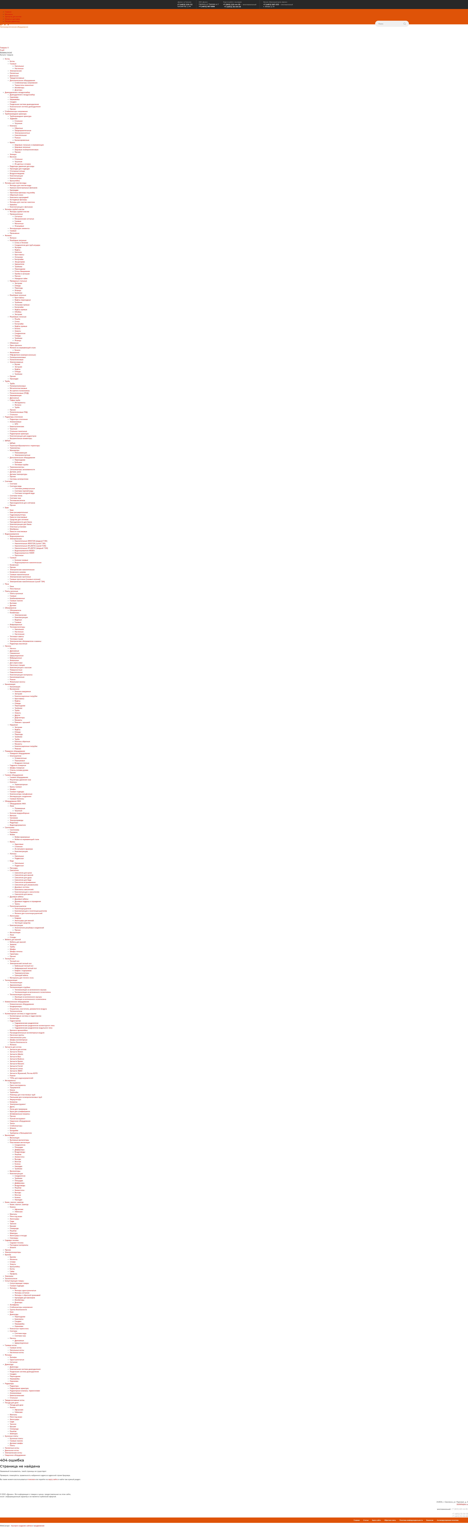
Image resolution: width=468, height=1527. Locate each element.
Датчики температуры (18, 474)
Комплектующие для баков (20, 524)
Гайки (12, 1271)
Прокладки (14, 379)
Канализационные (17, 677)
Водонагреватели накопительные (28, 562)
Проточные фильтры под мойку (22, 193)
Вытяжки (13, 603)
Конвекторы (14, 613)
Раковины (14, 832)
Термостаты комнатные (24, 85)
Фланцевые (19, 226)
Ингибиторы (19, 88)
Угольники (19, 257)
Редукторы (14, 823)
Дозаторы (18, 90)
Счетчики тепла (16, 496)
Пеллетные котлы (12, 1448)
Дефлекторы (20, 718)
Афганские (19, 1209)
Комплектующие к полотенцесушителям (31, 911)
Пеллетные (14, 73)
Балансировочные (22, 140)
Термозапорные (21, 784)
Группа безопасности (18, 1310)
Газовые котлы (11, 1345)
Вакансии (429, 1520)
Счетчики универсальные (25, 488)
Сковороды (14, 1228)
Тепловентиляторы (17, 627)
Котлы (7, 59)
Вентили (13, 157)
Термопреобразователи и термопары (25, 446)
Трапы (17, 904)
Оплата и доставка (12, 19)
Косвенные (14, 565)
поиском (31, 1479)
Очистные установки (18, 527)
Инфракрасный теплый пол (26, 968)
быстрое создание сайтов (21, 1526)
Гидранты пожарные (18, 765)
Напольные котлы (17, 1350)
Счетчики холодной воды (25, 493)
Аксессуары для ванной (24, 920)
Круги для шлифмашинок (20, 1111)
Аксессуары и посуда (18, 1235)
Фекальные (14, 660)
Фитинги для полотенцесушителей (28, 913)
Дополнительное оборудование (22, 80)
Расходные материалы (19, 1245)
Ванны (12, 842)
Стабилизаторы (16, 1126)
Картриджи (14, 190)
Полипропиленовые (18, 357)
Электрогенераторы (13, 1252)
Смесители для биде (23, 880)
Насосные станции (17, 665)
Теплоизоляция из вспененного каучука (30, 990)
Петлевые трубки (21, 465)
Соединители (20, 333)
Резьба (17, 319)
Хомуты (18, 331)
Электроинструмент (18, 1104)
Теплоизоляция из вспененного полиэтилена (33, 992)
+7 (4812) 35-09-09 (232, 7)
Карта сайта (376, 1520)
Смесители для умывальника (26, 885)
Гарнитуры (14, 954)
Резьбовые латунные (18, 240)
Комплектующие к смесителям (27, 892)
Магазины (9, 14)
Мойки (12, 834)
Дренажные (14, 398)
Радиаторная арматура (19, 434)
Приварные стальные (18, 281)
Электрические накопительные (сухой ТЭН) (27, 581)
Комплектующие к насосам (20, 667)
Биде (12, 861)
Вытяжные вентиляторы (19, 1140)
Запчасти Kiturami (17, 1064)
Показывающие (21, 453)
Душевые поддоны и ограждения (28, 901)
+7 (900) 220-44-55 (231, 4)
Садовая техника (12, 1240)
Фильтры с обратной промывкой (27, 1295)
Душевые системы (22, 887)
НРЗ (16, 424)
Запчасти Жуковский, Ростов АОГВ (23, 1073)
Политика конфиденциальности (411, 1520)
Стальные (19, 121)
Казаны (13, 1207)
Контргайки (19, 259)
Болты (12, 1269)
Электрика (9, 1276)
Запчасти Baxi (15, 1057)
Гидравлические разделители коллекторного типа (34, 1025)
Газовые (13, 64)
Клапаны (13, 126)
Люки (12, 806)
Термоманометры (17, 467)
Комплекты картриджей (19, 197)
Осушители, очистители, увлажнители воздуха (28, 1009)
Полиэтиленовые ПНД (18, 412)
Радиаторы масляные (18, 644)
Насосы (8, 646)
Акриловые (19, 844)
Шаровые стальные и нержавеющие (29, 145)
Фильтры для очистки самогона (22, 202)
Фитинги (8, 235)
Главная (8, 12)
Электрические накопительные (22, 570)
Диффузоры (19, 1150)
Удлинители (19, 264)
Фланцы (18, 290)
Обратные (19, 128)
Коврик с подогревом (23, 971)
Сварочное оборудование (20, 1121)
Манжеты (18, 720)
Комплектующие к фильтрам (21, 207)
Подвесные (19, 858)
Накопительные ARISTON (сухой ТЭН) (30, 543)
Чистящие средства (22, 923)
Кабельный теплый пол (24, 966)
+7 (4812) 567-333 (271, 4)
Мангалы (13, 1214)
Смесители (14, 870)
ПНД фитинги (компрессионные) (23, 355)
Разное (12, 679)
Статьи (365, 1520)
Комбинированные (17, 598)
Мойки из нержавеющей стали (27, 839)
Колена (17, 1164)
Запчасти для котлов (13, 17)
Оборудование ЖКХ (13, 801)
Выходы (18, 1159)
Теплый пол (9, 959)
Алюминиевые (15, 422)
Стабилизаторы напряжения (26, 83)
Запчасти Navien (16, 1061)
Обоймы (18, 312)
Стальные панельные (18, 431)
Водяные (18, 620)
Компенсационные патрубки (26, 696)
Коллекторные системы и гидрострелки (20, 1014)
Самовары (14, 1238)
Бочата (17, 328)
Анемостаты (19, 1157)
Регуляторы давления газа (20, 780)
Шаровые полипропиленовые (26, 150)
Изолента (13, 1259)
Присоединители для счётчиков (22, 503)
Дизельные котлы (12, 1450)
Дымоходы (14, 1314)
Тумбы (12, 947)
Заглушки (18, 283)
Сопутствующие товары (14, 1281)
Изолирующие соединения (20, 796)
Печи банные (15, 589)
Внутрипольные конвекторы (21, 438)
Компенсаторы (16, 178)
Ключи (12, 1090)
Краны (12, 142)
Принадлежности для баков (21, 522)
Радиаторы (9, 1383)
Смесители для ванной (24, 875)
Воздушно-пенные (22, 763)
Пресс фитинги (16, 345)
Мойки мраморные (22, 837)
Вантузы (13, 815)
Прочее (13, 109)
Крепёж (8, 1255)
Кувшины (13, 204)
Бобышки (18, 462)
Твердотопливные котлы (14, 1400)
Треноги (13, 1224)
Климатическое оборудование (17, 1002)
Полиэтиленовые (16, 360)
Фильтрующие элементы (19, 228)
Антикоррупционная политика (447, 1520)
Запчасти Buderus (17, 1059)
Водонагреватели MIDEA (24, 551)
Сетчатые (18, 216)
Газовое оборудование (14, 775)
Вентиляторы (15, 1171)
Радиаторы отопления (14, 417)
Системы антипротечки (19, 479)
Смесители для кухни (23, 873)
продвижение (39, 1526)
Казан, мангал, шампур (14, 1202)
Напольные (19, 66)
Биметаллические (17, 426)
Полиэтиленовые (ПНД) (19, 393)
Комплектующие (16, 176)
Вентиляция (10, 1135)
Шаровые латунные (22, 147)
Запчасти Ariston (16, 1052)
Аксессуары (14, 916)
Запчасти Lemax (16, 1068)
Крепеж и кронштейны (19, 1030)
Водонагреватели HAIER (24, 553)
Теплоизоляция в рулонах (20, 994)
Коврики (18, 918)
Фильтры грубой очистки (14, 209)
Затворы (13, 154)
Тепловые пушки (16, 639)
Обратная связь (390, 1520)
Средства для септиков (19, 519)
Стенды (13, 937)
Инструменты (20, 403)
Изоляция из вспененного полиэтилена (30, 999)
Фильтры (13, 1288)
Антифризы (14, 1305)
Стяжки (12, 1262)
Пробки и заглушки (22, 274)
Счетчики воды (16, 486)
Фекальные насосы (17, 682)
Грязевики (14, 818)
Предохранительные (23, 130)
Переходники (20, 269)
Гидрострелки (15, 1021)
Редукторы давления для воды (22, 166)
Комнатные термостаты (19, 1329)
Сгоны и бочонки (21, 243)
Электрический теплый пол (20, 963)
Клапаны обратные (22, 741)
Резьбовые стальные (18, 317)
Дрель (12, 1107)
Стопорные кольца (17, 171)
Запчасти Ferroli (16, 1066)
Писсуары (14, 868)
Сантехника (9, 827)
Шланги (13, 1128)
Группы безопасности (18, 1042)
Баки (7, 508)
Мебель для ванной (13, 939)
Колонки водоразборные (19, 813)
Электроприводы (16, 820)
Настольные (19, 634)
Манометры (14, 450)
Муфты (17, 250)
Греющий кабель (21, 975)
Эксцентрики (20, 262)
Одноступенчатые (17, 1360)
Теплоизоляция (11, 980)
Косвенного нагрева (18, 572)
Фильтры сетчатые (22, 1293)
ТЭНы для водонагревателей (21, 1078)
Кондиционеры (16, 1006)
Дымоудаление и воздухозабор (17, 92)
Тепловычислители (17, 500)
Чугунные (18, 123)
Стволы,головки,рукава (19, 770)
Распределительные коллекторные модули (27, 1033)
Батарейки (14, 1130)
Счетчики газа (15, 498)
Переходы (19, 288)
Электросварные (16, 362)
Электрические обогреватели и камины (25, 641)
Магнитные (19, 223)
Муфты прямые (21, 309)
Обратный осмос (16, 195)
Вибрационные (16, 658)
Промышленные (16, 214)
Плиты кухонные (11, 591)
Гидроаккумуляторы (18, 515)
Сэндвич (13, 102)
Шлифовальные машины (20, 1114)
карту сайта (53, 1479)
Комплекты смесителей (24, 889)
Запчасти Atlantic (16, 1054)
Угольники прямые (22, 305)
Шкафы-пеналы (16, 951)
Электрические (16, 71)
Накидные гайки (21, 278)
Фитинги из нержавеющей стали (23, 348)
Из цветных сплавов (23, 164)
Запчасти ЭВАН (16, 1071)
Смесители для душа (23, 877)
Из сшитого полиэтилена (19, 391)
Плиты (12, 1445)
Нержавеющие (16, 395)
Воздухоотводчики (17, 173)
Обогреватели (10, 608)
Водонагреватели (12, 534)
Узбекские (19, 1212)
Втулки (17, 364)
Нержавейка (15, 99)
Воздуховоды (20, 1152)
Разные (18, 138)
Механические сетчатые (24, 219)
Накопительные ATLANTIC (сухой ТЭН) (30, 546)
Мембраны (14, 529)
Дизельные (14, 76)
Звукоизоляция (16, 985)
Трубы (7, 381)
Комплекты (19, 1319)
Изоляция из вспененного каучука (28, 997)
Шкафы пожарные (17, 768)
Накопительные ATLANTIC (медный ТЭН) (31, 548)
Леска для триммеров (18, 1109)
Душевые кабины (16, 897)
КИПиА (7, 441)
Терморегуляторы (22, 973)
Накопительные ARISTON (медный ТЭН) (31, 541)
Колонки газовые (21, 560)
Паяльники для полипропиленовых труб (26, 1097)
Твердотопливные (17, 78)
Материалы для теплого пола (22, 978)
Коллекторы (14, 1018)
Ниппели (18, 252)
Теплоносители (16, 1011)
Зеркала (13, 944)
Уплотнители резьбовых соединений (29, 928)
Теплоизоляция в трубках (20, 987)
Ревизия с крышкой (22, 722)
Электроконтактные (22, 455)
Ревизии (18, 749)
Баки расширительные (19, 512)
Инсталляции (15, 932)
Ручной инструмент (17, 1119)
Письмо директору (12, 21)
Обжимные (14, 343)
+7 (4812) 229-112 (184, 4)
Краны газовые (16, 787)
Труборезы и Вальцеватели (21, 1133)
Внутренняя (14, 689)
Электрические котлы (13, 1453)
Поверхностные (16, 670)
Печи (7, 584)
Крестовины (19, 255)
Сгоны (17, 321)
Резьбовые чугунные (18, 295)
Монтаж (18, 1162)
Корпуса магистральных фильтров (23, 188)
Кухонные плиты (11, 1436)
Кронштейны (15, 181)
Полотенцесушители (18, 906)
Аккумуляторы (15, 1099)
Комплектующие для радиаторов (23, 436)
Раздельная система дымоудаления (24, 104)
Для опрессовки (16, 663)
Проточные (19, 555)
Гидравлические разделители (26, 1023)
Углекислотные (21, 758)
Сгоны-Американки (22, 271)
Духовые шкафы (16, 1443)
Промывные (14, 233)
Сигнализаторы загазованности (22, 469)
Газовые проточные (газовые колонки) (25, 579)
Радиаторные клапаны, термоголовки (25, 1391)
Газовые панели (16, 601)
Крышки (13, 1226)
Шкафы (13, 789)
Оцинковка (14, 97)
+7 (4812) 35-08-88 (460, 1516)
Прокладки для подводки (20, 169)
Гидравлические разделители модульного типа (33, 1028)
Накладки (18, 1166)
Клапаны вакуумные (23, 691)
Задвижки (13, 118)
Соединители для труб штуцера (27, 245)
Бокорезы (13, 1102)
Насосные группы (17, 1035)
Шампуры (14, 1233)
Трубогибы (14, 1092)
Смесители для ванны (23, 894)
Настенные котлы (17, 1352)
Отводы (18, 286)
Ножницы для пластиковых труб (22, 1095)
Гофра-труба (15, 400)
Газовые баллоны (17, 799)
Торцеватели (15, 1087)
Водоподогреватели (18, 825)
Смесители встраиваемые (25, 882)
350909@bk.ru (462, 1504)
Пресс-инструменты (18, 1085)
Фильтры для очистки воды (15, 183)
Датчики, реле (15, 472)
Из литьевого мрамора (24, 849)
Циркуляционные (17, 656)
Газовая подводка (17, 792)
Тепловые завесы (17, 636)
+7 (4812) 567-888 (207, 6)
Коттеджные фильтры (18, 200)
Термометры (15, 448)
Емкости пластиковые (18, 517)
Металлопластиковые (18, 388)
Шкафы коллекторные (18, 1040)
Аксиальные (14, 352)
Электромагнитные (22, 133)
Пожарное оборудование (15, 751)
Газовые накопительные (19, 574)
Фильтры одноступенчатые (25, 1290)
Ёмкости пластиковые (18, 531)
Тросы (12, 1123)
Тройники (18, 266)
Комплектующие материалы (21, 675)
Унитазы (13, 854)
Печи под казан (16, 1216)
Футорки (18, 247)
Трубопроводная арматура (15, 114)
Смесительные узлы (18, 1037)
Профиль (13, 1274)
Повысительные (16, 672)
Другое (17, 715)
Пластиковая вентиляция (20, 1142)
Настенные (19, 68)
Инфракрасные (16, 624)
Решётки (18, 1154)
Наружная (14, 725)
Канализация (10, 684)
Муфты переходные (23, 300)
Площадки (19, 1147)
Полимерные (20, 808)
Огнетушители (15, 756)
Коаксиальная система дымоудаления (25, 107)
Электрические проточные (20, 577)
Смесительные (21, 135)
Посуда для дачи (11, 1403)
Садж (12, 1221)
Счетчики (8, 481)
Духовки (13, 605)
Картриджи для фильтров (25, 1298)
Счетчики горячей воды (24, 491)
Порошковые (20, 761)
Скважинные (15, 653)
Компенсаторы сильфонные (21, 794)
